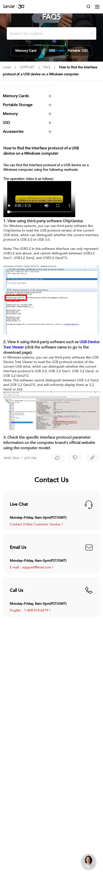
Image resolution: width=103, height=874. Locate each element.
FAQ (46, 67)
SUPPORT (27, 67)
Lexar (14, 7)
